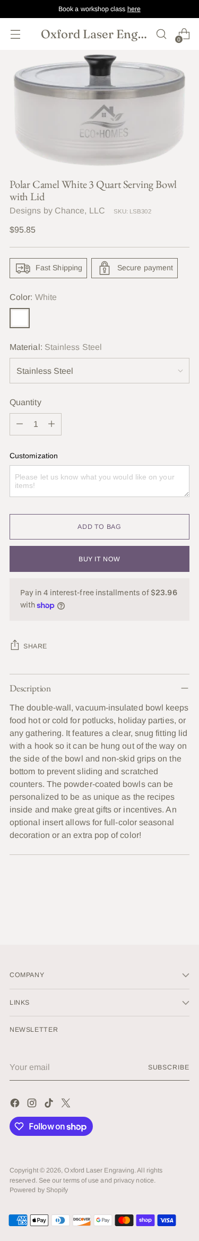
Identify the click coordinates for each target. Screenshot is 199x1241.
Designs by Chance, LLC (57, 210)
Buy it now (99, 559)
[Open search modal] (161, 34)
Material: (56, 347)
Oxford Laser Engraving (99, 1170)
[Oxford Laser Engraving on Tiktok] (50, 1105)
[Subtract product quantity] (19, 424)
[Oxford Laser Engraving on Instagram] (33, 1105)
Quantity (25, 402)
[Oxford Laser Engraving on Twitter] (66, 1105)
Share (35, 646)
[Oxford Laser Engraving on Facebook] (16, 1105)
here (134, 9)
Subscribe (168, 1067)
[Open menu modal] (15, 34)
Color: (33, 297)
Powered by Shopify (39, 1190)
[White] (20, 318)
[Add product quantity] (51, 424)
